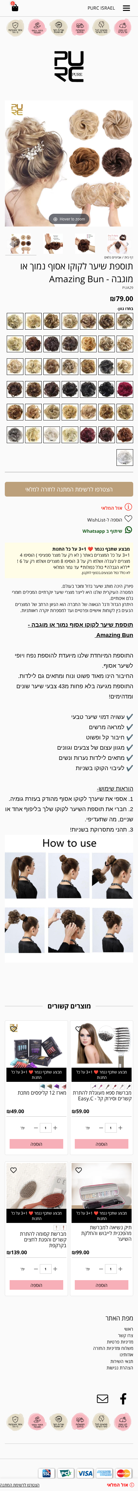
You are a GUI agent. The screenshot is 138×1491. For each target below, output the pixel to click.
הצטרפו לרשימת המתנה (19, 1485)
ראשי (128, 1329)
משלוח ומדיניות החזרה (113, 1348)
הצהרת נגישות (120, 1368)
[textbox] (103, 1364)
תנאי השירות (121, 1361)
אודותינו (126, 1354)
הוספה (102, 1144)
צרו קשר (125, 1335)
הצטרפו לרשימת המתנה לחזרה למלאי (69, 489)
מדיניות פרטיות (120, 1342)
